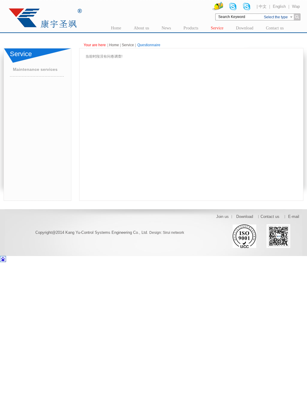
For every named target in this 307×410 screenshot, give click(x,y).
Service (217, 28)
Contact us (275, 28)
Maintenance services (35, 69)
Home (116, 28)
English (279, 6)
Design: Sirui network (166, 233)
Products (190, 28)
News (166, 28)
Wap (296, 6)
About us (141, 28)
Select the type (276, 17)
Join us (222, 216)
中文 (263, 6)
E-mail (293, 216)
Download (244, 28)
